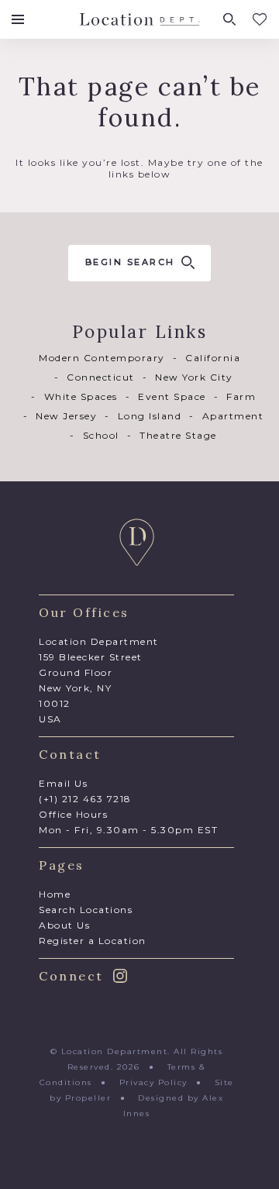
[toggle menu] (18, 19)
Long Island (149, 416)
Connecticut (101, 377)
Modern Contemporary (102, 358)
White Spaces (81, 396)
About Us (64, 925)
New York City (194, 377)
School (101, 435)
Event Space (172, 396)
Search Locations (86, 909)
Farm (241, 396)
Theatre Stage (178, 435)
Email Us (63, 783)
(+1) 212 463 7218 (85, 799)
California (212, 358)
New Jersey (66, 416)
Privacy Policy (153, 1082)
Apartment (233, 416)
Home (55, 894)
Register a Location (92, 940)
